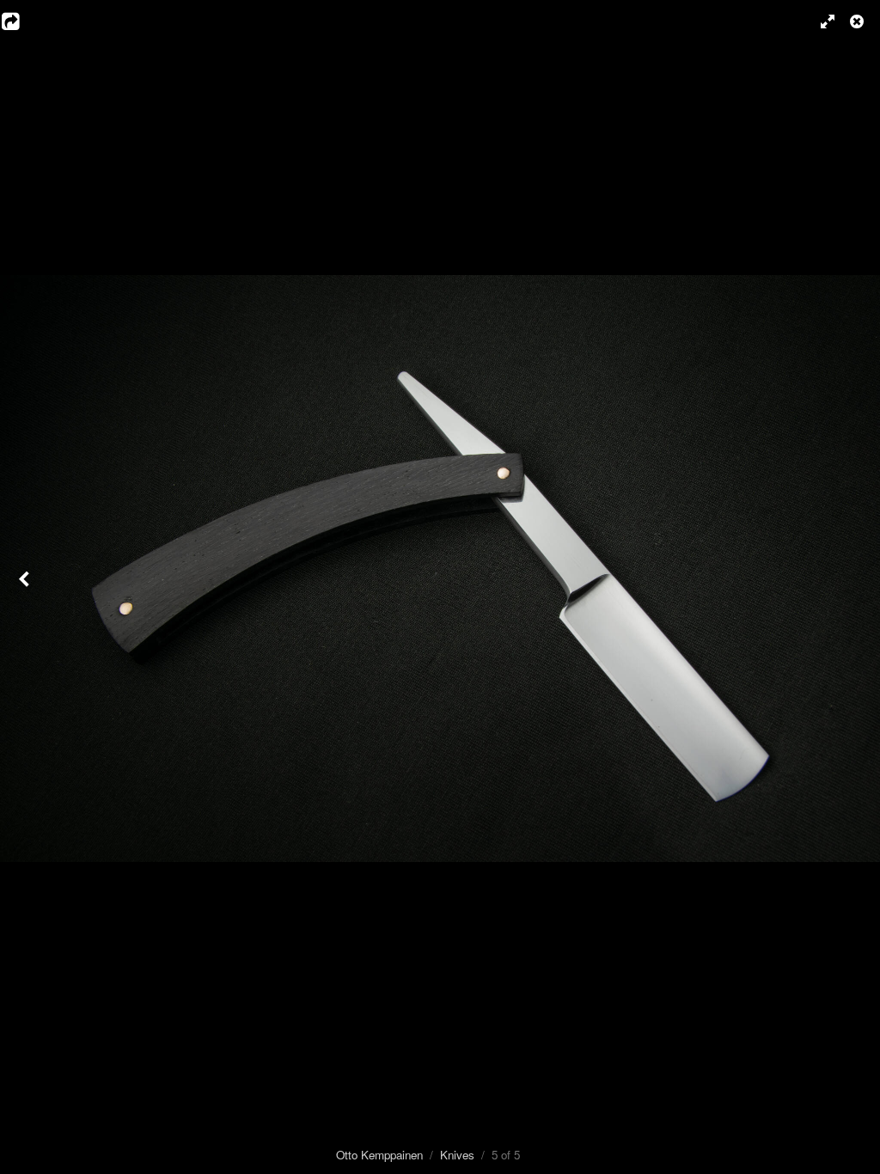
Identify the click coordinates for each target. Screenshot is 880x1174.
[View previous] (26, 587)
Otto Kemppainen (379, 1154)
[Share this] (21, 21)
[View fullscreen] (820, 21)
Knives (457, 1154)
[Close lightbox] (858, 21)
